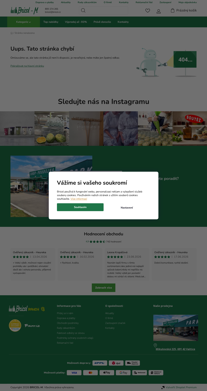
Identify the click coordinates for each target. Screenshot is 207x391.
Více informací (79, 199)
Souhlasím (80, 207)
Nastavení (127, 207)
